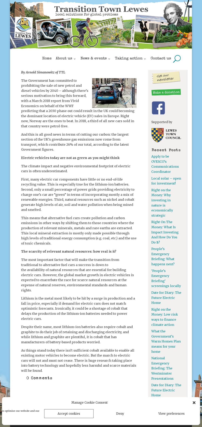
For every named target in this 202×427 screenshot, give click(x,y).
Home (46, 59)
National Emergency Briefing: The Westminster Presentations (162, 368)
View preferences (171, 414)
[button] (194, 403)
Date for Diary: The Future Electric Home (166, 298)
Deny (120, 414)
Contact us (161, 59)
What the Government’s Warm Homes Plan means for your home (166, 341)
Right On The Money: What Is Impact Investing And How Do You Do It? (165, 232)
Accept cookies (69, 414)
